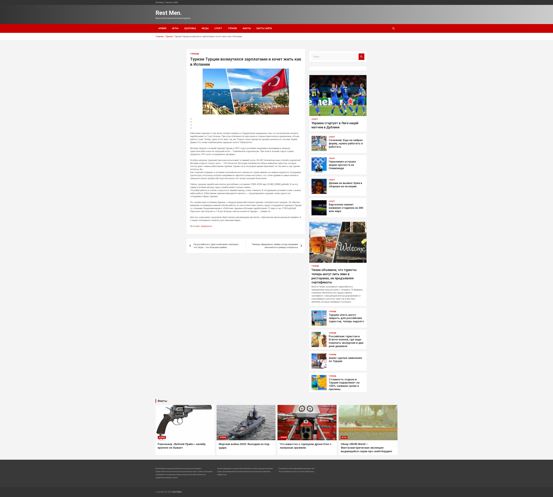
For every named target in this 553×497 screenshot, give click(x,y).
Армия (162, 28)
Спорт (218, 28)
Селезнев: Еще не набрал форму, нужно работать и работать (346, 143)
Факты (247, 28)
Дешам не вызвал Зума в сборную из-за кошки (345, 184)
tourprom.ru (206, 226)
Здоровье (190, 28)
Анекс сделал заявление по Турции (345, 359)
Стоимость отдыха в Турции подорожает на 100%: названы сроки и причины (344, 384)
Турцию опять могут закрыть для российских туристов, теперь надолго (346, 318)
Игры (175, 28)
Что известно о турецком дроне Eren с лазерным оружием (306, 445)
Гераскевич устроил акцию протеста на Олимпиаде (342, 165)
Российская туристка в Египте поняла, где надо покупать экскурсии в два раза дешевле (346, 341)
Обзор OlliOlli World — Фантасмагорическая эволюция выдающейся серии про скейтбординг (366, 447)
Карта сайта (264, 28)
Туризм (232, 28)
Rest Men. (169, 13)
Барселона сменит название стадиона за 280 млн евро (346, 208)
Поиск (361, 56)
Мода (205, 28)
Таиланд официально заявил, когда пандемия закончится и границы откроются (275, 246)
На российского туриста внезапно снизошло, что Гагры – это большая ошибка (216, 246)
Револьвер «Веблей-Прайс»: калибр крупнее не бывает (182, 445)
